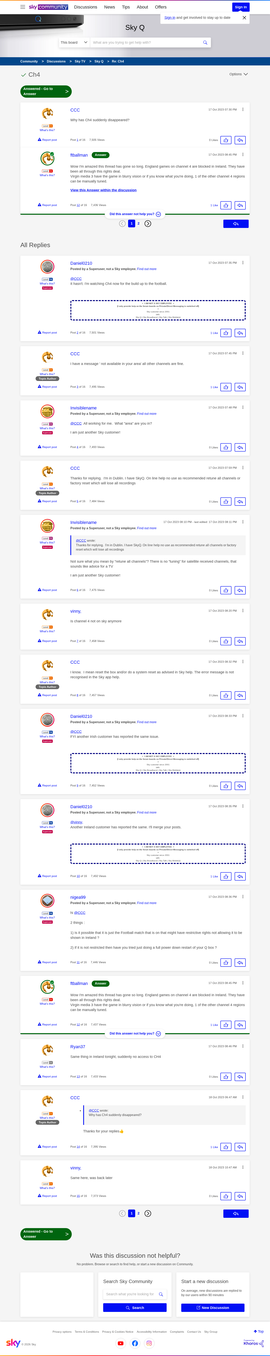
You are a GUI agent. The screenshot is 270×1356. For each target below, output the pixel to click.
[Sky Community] (48, 7)
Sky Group (210, 1331)
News (109, 7)
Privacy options (62, 1331)
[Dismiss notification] (244, 18)
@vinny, (76, 822)
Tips (126, 7)
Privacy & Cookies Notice (117, 1331)
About (142, 7)
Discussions (85, 7)
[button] (243, 109)
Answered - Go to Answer (46, 91)
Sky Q (135, 27)
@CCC (76, 279)
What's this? (47, 130)
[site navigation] (22, 7)
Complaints (177, 1331)
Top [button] (261, 1331)
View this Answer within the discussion (103, 190)
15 (78, 1195)
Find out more (147, 269)
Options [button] (235, 74)
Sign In (241, 7)
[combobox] (144, 42)
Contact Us (194, 1331)
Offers (161, 7)
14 (78, 1146)
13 (78, 1076)
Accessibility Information (152, 1331)
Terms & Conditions (87, 1331)
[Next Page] (148, 224)
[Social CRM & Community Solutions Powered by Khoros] (254, 1343)
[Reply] (240, 140)
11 (78, 962)
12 (78, 205)
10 (78, 876)
